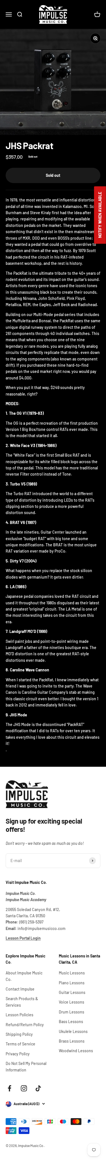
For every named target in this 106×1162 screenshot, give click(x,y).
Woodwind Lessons (76, 1050)
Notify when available (100, 215)
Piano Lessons (72, 982)
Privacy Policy (18, 1053)
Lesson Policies (19, 1014)
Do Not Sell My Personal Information (26, 1066)
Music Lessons (72, 972)
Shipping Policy (19, 1034)
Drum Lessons (71, 1011)
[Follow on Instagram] (24, 1088)
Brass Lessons (72, 1041)
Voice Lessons (71, 1002)
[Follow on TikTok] (38, 1088)
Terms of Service (20, 1043)
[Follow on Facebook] (9, 1088)
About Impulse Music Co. (24, 975)
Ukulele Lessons (73, 1031)
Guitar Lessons (72, 992)
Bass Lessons (71, 1021)
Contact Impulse (20, 989)
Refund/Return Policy (25, 1024)
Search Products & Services (22, 1001)
